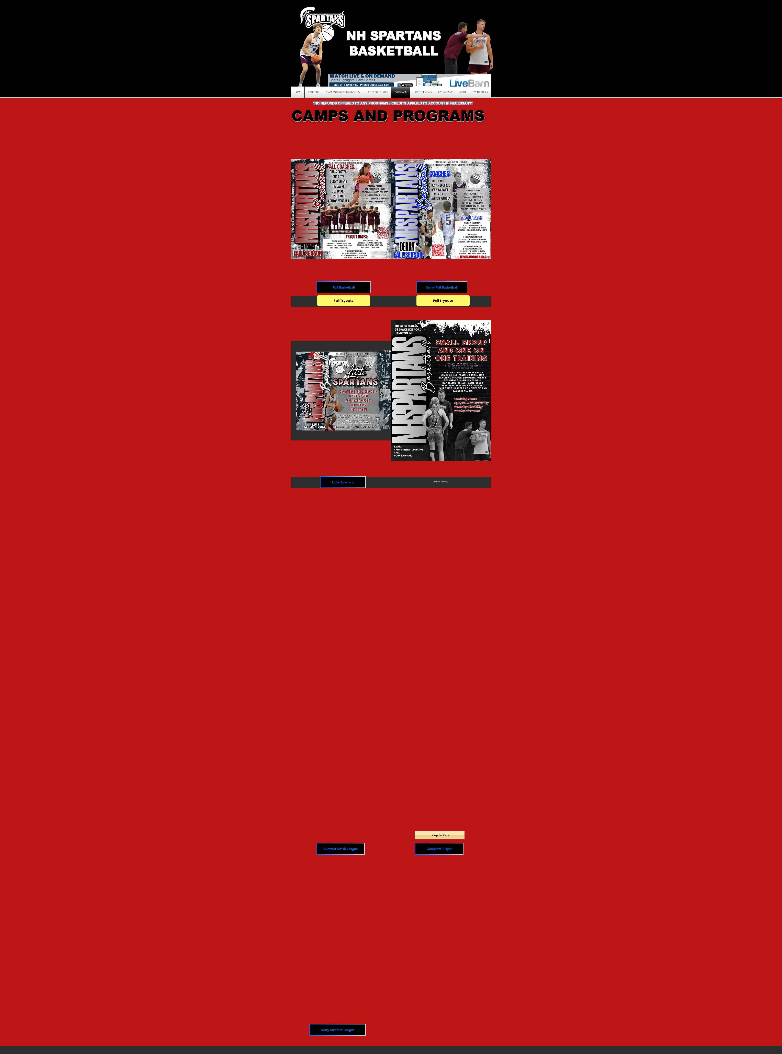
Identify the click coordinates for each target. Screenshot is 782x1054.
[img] (441, 397)
